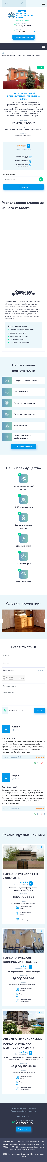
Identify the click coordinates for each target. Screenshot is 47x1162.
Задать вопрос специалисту (24, 446)
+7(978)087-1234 (23, 26)
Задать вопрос (23, 1129)
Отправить (23, 187)
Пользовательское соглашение (23, 1108)
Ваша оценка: (8, 670)
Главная (3, 53)
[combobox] (25, 31)
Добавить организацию (23, 37)
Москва (8, 53)
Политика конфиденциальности (23, 1111)
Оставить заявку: (10, 174)
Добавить (40, 710)
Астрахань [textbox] (20, 31)
